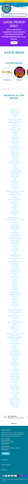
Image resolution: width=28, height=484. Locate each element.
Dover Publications (15, 188)
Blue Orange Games (15, 142)
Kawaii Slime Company (15, 258)
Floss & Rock (15, 206)
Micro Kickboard (15, 289)
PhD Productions (15, 317)
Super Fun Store (15, 363)
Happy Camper (15, 233)
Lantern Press (15, 268)
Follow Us (5, 453)
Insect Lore (15, 248)
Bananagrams (15, 132)
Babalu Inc (15, 127)
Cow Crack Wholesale (15, 170)
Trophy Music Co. (15, 387)
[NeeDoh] (19, 72)
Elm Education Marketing (15, 194)
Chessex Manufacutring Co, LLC (15, 161)
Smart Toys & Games (15, 351)
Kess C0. (15, 260)
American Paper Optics (15, 120)
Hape (15, 230)
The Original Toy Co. (15, 373)
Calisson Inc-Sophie (15, 152)
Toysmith (15, 384)
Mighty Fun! (15, 291)
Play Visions (15, 325)
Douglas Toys (15, 186)
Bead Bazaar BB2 (15, 137)
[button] (22, 8)
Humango (15, 245)
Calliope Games (15, 153)
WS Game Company (15, 405)
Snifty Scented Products (15, 355)
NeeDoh (20, 80)
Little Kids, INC (15, 278)
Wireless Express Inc (15, 400)
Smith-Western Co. (15, 353)
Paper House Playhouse (15, 312)
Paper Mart (15, 314)
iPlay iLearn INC (15, 250)
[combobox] (14, 15)
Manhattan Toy (15, 283)
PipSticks (15, 323)
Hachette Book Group (15, 227)
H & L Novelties (15, 225)
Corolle (15, 165)
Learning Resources (15, 271)
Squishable (15, 359)
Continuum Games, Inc (15, 163)
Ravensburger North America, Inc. (15, 337)
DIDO (15, 179)
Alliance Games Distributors (15, 119)
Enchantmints (15, 197)
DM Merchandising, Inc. (15, 181)
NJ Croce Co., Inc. (15, 304)
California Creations (15, 150)
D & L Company (15, 176)
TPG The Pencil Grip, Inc (15, 386)
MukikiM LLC (15, 301)
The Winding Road (15, 379)
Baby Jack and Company (15, 129)
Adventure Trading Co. (15, 112)
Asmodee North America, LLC (15, 122)
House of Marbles (15, 243)
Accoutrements (15, 109)
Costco (15, 166)
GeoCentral (15, 214)
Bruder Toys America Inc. (15, 147)
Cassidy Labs (15, 158)
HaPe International (15, 232)
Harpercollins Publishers (15, 235)
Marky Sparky (15, 286)
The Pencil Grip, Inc (15, 374)
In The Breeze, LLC (15, 246)
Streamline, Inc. (15, 361)
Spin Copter (15, 356)
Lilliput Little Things (15, 276)
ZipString (15, 407)
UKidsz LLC (15, 391)
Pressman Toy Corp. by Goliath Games (15, 333)
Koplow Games (15, 266)
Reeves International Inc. (15, 338)
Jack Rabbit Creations (15, 255)
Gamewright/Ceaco (15, 212)
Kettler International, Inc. (15, 261)
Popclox (15, 332)
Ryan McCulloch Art (15, 340)
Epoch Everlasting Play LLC (15, 199)
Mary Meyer (15, 287)
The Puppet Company (15, 376)
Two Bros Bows (15, 389)
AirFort (15, 115)
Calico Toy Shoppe (15, 148)
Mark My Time (15, 284)
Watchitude (15, 397)
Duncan (15, 189)
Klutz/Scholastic (15, 265)
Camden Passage (15, 155)
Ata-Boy (15, 124)
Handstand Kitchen (15, 228)
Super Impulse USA (15, 364)
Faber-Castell (15, 201)
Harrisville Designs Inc (15, 237)
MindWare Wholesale (15, 294)
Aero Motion (15, 114)
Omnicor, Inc (15, 305)
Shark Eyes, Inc (15, 346)
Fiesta (15, 204)
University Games (15, 392)
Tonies (15, 382)
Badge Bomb (15, 130)
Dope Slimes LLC (15, 184)
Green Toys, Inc (15, 222)
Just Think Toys (15, 256)
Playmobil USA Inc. (15, 327)
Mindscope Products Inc (15, 292)
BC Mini (15, 133)
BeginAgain (15, 138)
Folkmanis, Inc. (14, 207)
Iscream (15, 251)
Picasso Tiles (15, 319)
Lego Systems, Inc (15, 273)
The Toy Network (15, 378)
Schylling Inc (15, 345)
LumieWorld (15, 281)
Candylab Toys (15, 156)
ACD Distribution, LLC (15, 111)
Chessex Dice (15, 160)
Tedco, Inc (15, 366)
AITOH (15, 117)
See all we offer (19, 1)
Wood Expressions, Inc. (15, 402)
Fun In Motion (15, 210)
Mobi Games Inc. (15, 296)
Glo (15, 215)
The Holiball (15, 371)
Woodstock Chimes (15, 404)
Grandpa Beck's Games (15, 217)
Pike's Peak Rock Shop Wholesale (15, 322)
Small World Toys (15, 350)
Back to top (14, 423)
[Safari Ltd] (7, 72)
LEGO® (15, 274)
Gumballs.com (15, 224)
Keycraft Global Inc (15, 263)
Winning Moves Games (15, 399)
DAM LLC (15, 178)
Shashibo (15, 348)
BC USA (15, 135)
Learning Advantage (15, 269)
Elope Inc (15, 196)
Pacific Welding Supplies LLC (15, 310)
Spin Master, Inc (15, 358)
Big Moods (15, 140)
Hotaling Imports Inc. (15, 242)
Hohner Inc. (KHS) (15, 240)
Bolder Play (15, 143)
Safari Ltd (7, 80)
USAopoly (15, 396)
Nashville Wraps (15, 302)
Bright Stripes (15, 145)
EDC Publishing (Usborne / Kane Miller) (15, 191)
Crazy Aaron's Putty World (15, 171)
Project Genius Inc (15, 335)
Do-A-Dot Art (15, 183)
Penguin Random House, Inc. (15, 315)
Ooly (15, 307)
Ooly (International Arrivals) (15, 309)
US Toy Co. (15, 394)
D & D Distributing (15, 174)
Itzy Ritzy (15, 253)
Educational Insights (15, 192)
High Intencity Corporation (15, 238)
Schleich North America (15, 343)
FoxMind (15, 209)
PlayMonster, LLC (15, 328)
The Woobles (15, 381)
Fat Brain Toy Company (15, 202)
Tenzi (15, 368)
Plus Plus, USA (15, 330)
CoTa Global (15, 168)
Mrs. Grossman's (15, 299)
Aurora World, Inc (15, 125)
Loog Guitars (15, 279)
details (14, 42)
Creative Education (15, 173)
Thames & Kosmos (15, 369)
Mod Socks (15, 297)
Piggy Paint (15, 320)
